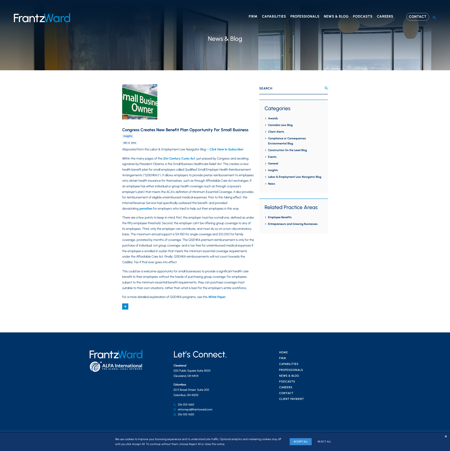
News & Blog (336, 16)
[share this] (125, 306)
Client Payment (291, 399)
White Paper (217, 297)
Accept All (301, 441)
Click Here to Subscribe (226, 149)
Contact (418, 16)
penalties (145, 208)
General (273, 163)
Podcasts (362, 16)
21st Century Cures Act (179, 158)
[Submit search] (326, 88)
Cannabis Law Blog (280, 125)
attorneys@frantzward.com (195, 409)
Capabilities (274, 16)
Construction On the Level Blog (287, 150)
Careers (385, 16)
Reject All (324, 441)
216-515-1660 (186, 404)
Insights (128, 136)
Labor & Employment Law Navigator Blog (294, 177)
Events (272, 156)
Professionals (304, 16)
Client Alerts (276, 131)
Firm (253, 16)
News (271, 183)
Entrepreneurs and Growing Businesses (293, 224)
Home (283, 352)
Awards (273, 118)
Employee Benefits (280, 217)
